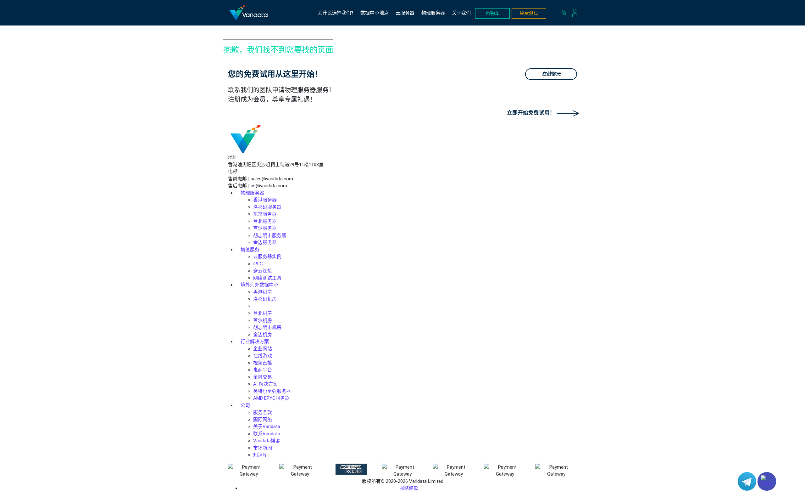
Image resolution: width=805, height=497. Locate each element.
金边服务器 (265, 242)
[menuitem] (565, 13)
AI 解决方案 (265, 384)
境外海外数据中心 (259, 285)
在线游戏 (262, 356)
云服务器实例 (267, 256)
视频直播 (262, 363)
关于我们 (461, 13)
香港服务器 (265, 200)
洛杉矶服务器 (267, 207)
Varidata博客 (266, 440)
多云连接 (262, 271)
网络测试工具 (267, 278)
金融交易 (262, 377)
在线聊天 (551, 74)
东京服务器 (265, 214)
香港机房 (262, 292)
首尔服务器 (265, 228)
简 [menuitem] (563, 12)
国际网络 (262, 419)
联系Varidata (266, 434)
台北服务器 (265, 221)
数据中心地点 (374, 13)
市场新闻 (262, 448)
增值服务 (250, 249)
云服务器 (405, 13)
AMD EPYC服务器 (271, 398)
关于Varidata (266, 426)
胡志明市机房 (267, 327)
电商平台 (262, 370)
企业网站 (262, 349)
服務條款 (408, 488)
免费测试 (528, 13)
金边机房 (262, 334)
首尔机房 (262, 320)
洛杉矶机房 (265, 299)
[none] (565, 13)
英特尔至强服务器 (272, 391)
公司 (245, 405)
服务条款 (262, 412)
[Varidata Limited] (248, 12)
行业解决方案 (255, 341)
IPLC (258, 264)
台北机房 (262, 313)
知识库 (260, 455)
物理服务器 (433, 13)
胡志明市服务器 (269, 235)
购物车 (493, 13)
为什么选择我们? (335, 13)
